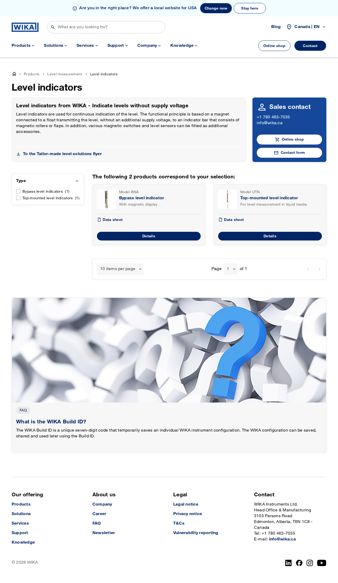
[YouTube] (321, 563)
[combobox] (120, 269)
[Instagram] (310, 563)
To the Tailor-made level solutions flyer (62, 153)
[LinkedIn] (288, 563)
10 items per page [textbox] (117, 268)
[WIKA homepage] (25, 27)
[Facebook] (299, 563)
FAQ (23, 410)
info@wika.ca (270, 123)
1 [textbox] (228, 268)
